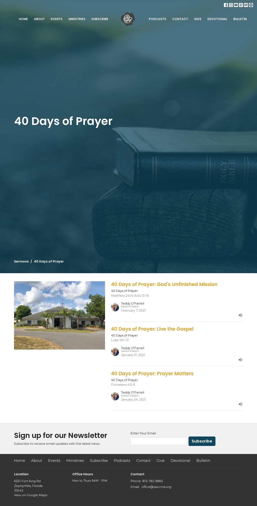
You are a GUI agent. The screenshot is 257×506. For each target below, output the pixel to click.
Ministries (76, 19)
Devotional (217, 19)
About (39, 19)
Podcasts (157, 19)
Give (197, 19)
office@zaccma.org (156, 487)
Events (56, 19)
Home (23, 19)
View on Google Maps (30, 495)
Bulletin (240, 19)
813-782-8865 (152, 481)
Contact (180, 19)
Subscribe (99, 19)
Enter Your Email (143, 433)
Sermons (21, 261)
